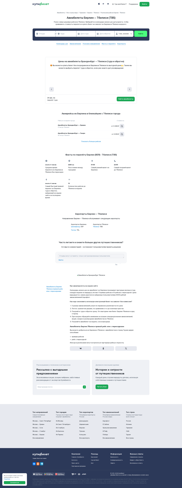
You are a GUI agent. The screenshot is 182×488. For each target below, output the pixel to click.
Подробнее (7, 479)
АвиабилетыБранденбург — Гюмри (71, 133)
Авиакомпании (75, 44)
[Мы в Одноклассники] (37, 463)
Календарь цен (62, 44)
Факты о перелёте (109, 44)
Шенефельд (75, 227)
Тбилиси (96, 227)
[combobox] (45, 34)
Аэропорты (121, 44)
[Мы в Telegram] (41, 463)
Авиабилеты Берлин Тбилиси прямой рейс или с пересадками (54, 289)
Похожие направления (91, 44)
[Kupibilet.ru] (42, 4)
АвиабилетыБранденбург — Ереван (72, 125)
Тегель (73, 230)
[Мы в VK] (34, 463)
